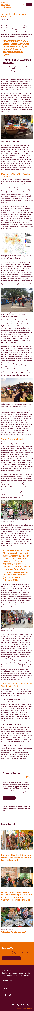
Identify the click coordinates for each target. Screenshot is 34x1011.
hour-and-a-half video (15, 727)
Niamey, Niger (15, 412)
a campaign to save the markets (11, 476)
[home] (7, 5)
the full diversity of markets (21, 105)
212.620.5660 (17, 958)
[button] (22, 4)
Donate (29, 4)
